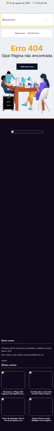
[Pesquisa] (45, 20)
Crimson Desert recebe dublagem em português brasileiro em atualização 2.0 (41, 419)
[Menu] (37, 19)
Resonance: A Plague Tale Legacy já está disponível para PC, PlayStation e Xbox (13, 393)
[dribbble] (27, 9)
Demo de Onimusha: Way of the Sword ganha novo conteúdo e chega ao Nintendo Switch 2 (13, 419)
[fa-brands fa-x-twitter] (21, 9)
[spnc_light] (51, 19)
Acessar (4, 360)
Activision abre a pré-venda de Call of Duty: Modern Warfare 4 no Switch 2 (40, 393)
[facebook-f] (15, 9)
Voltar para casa (27, 67)
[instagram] (33, 9)
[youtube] (39, 9)
